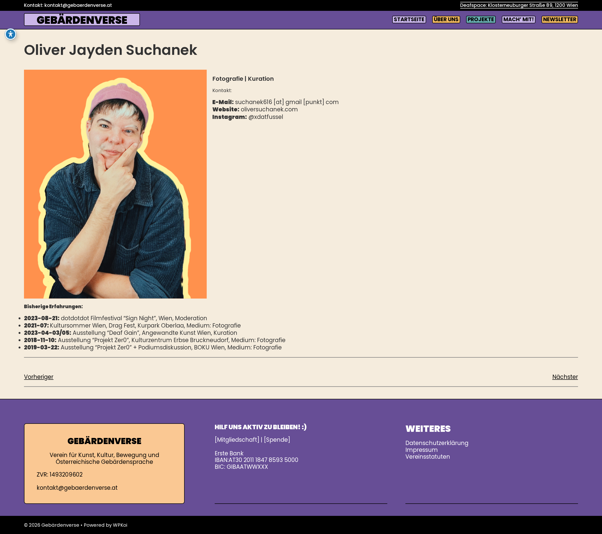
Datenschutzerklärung (436, 443)
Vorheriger (38, 377)
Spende (277, 440)
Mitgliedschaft (237, 440)
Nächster (565, 377)
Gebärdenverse (82, 20)
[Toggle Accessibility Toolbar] (10, 34)
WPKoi (120, 525)
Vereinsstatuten (427, 457)
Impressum (421, 450)
